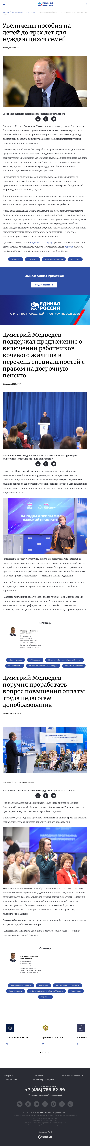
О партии (8, 1076)
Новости (33, 12)
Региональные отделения (72, 1076)
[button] (40, 1052)
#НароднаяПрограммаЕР (67, 985)
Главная (6, 12)
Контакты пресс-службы (43, 1080)
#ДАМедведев (15, 660)
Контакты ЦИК (10, 1080)
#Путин (15, 259)
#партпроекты (14, 666)
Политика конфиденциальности (45, 1121)
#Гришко (45, 997)
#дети (32, 259)
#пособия (75, 259)
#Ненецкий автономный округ (43, 666)
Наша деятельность (19, 12)
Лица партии (38, 1076)
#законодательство (54, 259)
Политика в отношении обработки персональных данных (45, 1123)
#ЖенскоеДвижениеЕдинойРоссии (64, 660)
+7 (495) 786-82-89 (45, 1089)
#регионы (43, 985)
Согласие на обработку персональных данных (45, 1125)
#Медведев (35, 660)
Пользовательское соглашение (45, 1118)
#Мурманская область (21, 985)
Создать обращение (44, 284)
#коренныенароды (74, 666)
